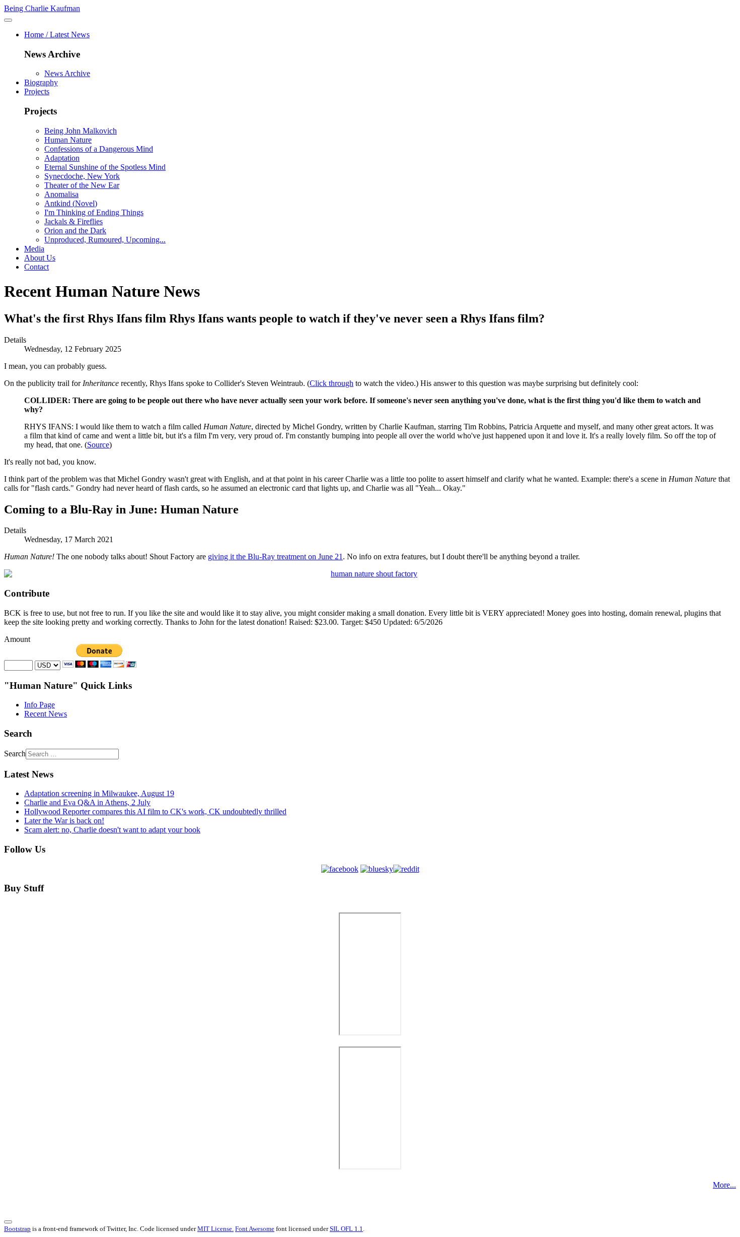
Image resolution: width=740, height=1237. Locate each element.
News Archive (67, 73)
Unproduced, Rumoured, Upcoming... (105, 239)
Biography (41, 82)
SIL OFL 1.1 (346, 1228)
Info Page (39, 704)
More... (724, 1185)
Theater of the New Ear (81, 185)
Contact (36, 267)
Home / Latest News (57, 34)
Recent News (45, 713)
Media (34, 248)
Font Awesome (254, 1228)
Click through (331, 383)
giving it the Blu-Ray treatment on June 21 (275, 556)
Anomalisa (61, 194)
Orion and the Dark (75, 230)
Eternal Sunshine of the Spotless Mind (105, 167)
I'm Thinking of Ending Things (93, 212)
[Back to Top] (8, 1221)
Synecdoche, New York (82, 176)
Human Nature (68, 140)
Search (15, 753)
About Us (39, 257)
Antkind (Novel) (70, 203)
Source (98, 444)
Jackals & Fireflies (73, 221)
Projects (36, 91)
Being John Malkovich (80, 130)
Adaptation (62, 158)
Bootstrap (17, 1228)
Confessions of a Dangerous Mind (98, 149)
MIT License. (215, 1228)
